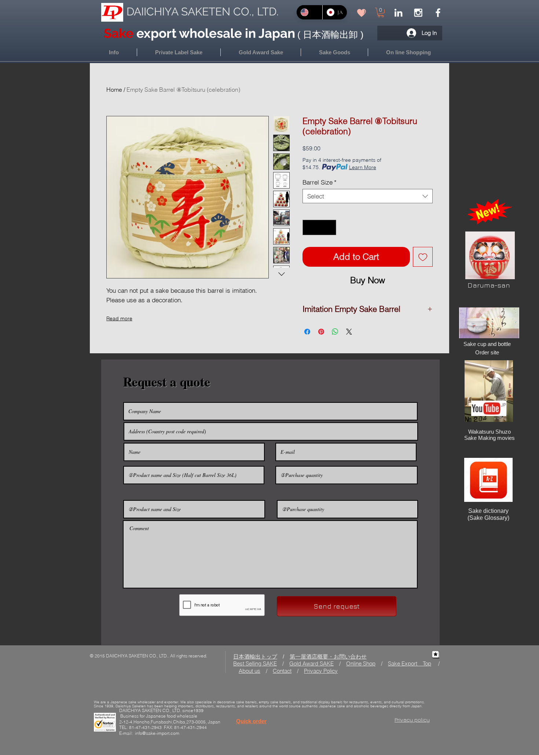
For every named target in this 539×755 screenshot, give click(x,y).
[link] (380, 12)
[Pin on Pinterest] (321, 331)
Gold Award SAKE (311, 663)
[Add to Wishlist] (423, 257)
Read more (119, 318)
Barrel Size (319, 182)
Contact (282, 670)
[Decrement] (309, 227)
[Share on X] (349, 331)
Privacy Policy (321, 670)
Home (114, 89)
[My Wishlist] (361, 13)
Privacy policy (412, 719)
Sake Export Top (409, 663)
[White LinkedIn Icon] (398, 12)
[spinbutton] (319, 227)
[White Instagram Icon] (418, 12)
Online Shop (360, 663)
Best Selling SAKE (255, 663)
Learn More (362, 167)
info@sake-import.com (157, 733)
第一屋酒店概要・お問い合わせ (328, 656)
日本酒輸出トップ (255, 656)
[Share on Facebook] (307, 331)
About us (249, 670)
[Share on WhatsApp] (335, 331)
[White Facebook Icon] (438, 12)
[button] (408, 52)
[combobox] (367, 196)
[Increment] (330, 227)
